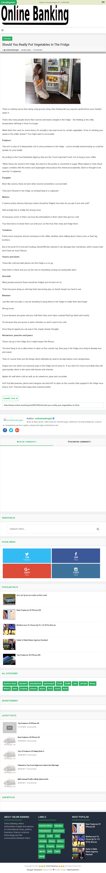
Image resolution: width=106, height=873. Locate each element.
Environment (49, 684)
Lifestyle (7, 39)
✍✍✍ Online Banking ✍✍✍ (52, 866)
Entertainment (35, 684)
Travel (57, 689)
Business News (10, 684)
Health (67, 684)
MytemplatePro (73, 870)
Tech (50, 689)
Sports (42, 689)
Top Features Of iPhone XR (28, 655)
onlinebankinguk (43, 418)
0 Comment (37, 50)
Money (92, 684)
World (65, 689)
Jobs (75, 684)
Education (23, 684)
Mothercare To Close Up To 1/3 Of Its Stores (36, 625)
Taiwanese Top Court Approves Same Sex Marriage (38, 765)
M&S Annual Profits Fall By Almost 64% (33, 779)
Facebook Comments (80, 442)
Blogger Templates (34, 870)
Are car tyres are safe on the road (32, 595)
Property (23, 689)
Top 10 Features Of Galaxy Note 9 (31, 751)
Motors (7, 689)
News (15, 689)
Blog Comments (27, 442)
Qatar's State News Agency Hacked (32, 640)
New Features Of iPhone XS (29, 610)
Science (33, 689)
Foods (59, 684)
